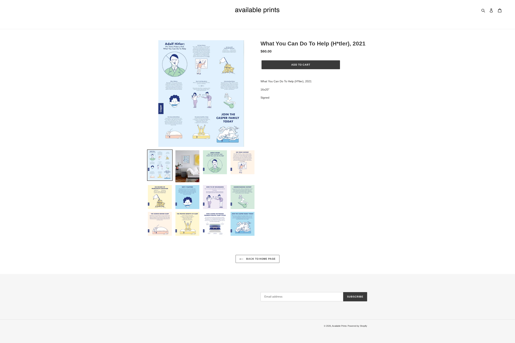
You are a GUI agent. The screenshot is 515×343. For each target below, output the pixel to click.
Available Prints (339, 326)
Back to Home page (260, 259)
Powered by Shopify (357, 326)
